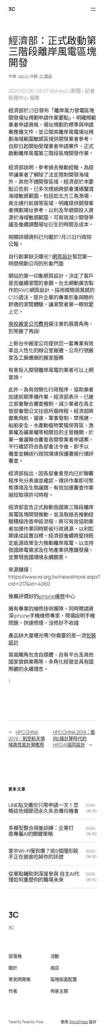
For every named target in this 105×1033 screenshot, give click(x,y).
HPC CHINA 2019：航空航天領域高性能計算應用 (26, 738)
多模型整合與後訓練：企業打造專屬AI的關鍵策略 (41, 831)
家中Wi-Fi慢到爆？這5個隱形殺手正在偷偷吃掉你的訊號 (43, 853)
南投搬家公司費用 (28, 323)
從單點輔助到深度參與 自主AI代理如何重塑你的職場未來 (43, 876)
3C (11, 9)
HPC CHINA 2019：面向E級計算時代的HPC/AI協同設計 (74, 738)
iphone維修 (51, 596)
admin (23, 76)
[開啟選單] (93, 9)
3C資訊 (45, 76)
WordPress (78, 1021)
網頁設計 (62, 256)
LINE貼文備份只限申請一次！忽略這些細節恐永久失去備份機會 (43, 808)
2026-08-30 (91, 807)
